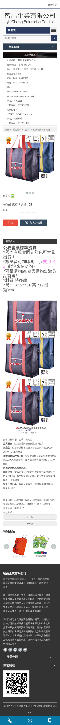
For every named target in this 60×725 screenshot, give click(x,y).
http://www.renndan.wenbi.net (20, 96)
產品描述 (10, 241)
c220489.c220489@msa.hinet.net (22, 114)
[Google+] (10, 649)
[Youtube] (25, 649)
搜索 (54, 38)
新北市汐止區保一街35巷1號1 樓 (28, 69)
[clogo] (30, 18)
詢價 (10, 222)
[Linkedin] (15, 649)
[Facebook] (5, 649)
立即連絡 (15, 480)
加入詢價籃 (36, 222)
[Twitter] (20, 649)
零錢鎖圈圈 (40, 556)
